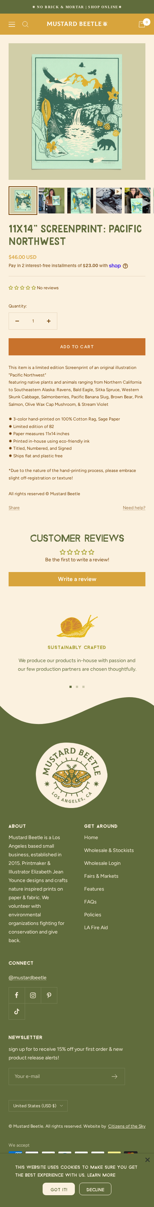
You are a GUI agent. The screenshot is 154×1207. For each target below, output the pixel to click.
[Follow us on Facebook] (17, 995)
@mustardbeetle (28, 978)
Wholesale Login (102, 863)
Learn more (101, 1174)
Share (14, 507)
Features (94, 889)
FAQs (90, 902)
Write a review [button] (77, 579)
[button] (23, 287)
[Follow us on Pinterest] (49, 995)
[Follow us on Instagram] (33, 995)
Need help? (134, 507)
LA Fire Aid (96, 928)
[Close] (147, 1159)
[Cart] (141, 24)
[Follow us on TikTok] (17, 1011)
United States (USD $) (34, 1105)
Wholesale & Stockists (109, 850)
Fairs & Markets (101, 876)
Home (91, 837)
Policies (92, 915)
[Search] (25, 24)
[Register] (115, 1076)
